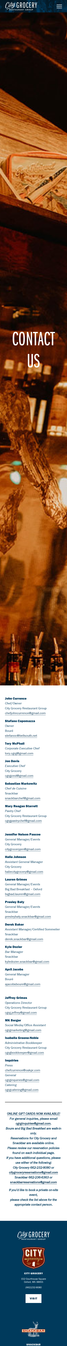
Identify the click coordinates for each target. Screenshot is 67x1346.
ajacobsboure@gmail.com (22, 984)
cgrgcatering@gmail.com (21, 1090)
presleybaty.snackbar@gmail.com (28, 917)
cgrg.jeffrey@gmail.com (21, 1013)
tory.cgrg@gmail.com (19, 753)
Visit (33, 1298)
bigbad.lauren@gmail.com (22, 894)
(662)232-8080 (33, 1287)
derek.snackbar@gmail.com (24, 939)
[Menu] (57, 6)
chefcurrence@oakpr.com (22, 1070)
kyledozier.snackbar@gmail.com (27, 962)
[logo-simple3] (27, 6)
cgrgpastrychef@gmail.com (23, 821)
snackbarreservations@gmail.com (33, 1182)
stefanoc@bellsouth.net (21, 736)
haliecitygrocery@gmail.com (24, 872)
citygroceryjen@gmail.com (23, 849)
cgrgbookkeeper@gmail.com (24, 1053)
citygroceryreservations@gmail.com (33, 1172)
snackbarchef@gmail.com (22, 798)
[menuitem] (57, 6)
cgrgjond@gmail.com (19, 776)
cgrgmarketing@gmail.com (23, 1030)
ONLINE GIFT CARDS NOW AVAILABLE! (33, 1114)
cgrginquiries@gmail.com (22, 1080)
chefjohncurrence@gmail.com (25, 713)
